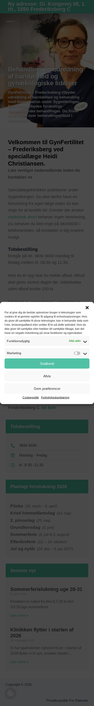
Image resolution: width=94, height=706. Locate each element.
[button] (87, 307)
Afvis (47, 376)
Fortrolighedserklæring (55, 397)
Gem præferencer (47, 388)
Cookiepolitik (31, 397)
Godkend (47, 363)
